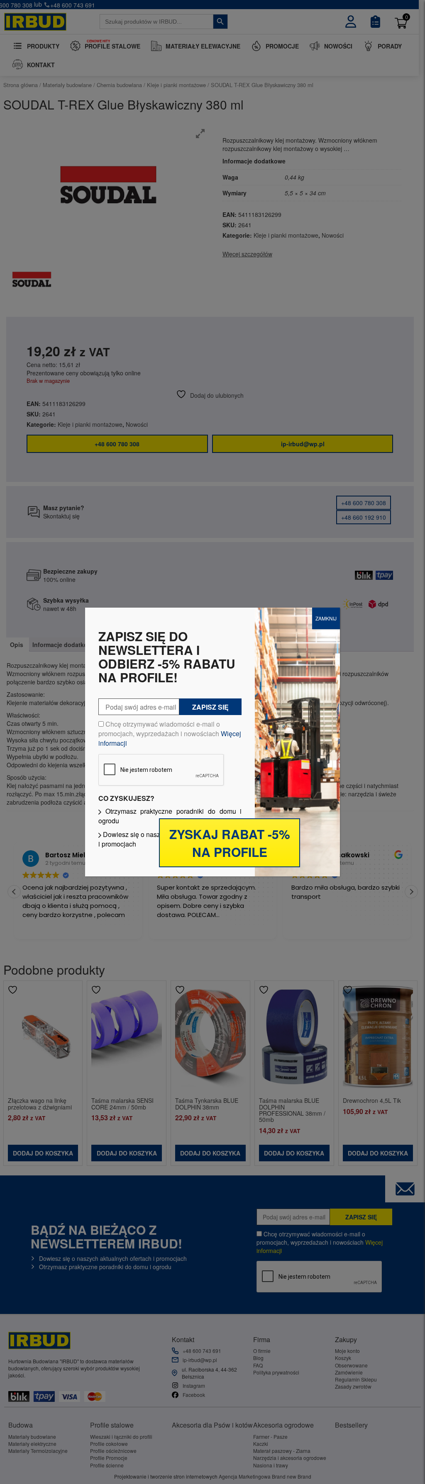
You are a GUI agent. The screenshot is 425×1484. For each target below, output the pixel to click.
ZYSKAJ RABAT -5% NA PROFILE (229, 843)
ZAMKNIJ (326, 618)
